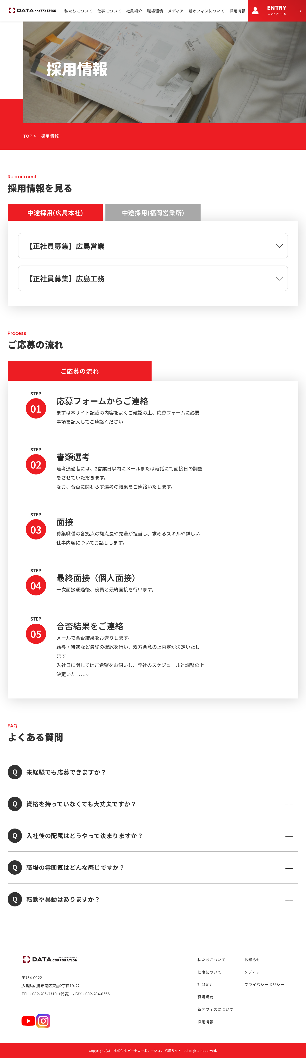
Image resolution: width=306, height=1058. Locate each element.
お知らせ (252, 959)
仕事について (109, 11)
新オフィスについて (207, 11)
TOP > (29, 136)
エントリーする (277, 9)
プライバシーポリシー (264, 984)
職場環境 (155, 11)
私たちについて (78, 11)
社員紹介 (134, 11)
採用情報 (238, 11)
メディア (176, 11)
